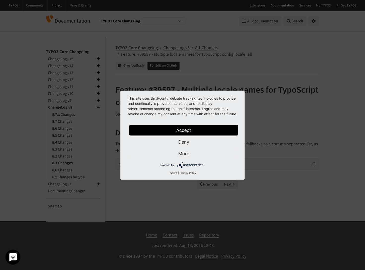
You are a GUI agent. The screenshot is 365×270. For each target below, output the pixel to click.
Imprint (173, 172)
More (183, 153)
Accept (183, 130)
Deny (183, 141)
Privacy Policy (188, 172)
